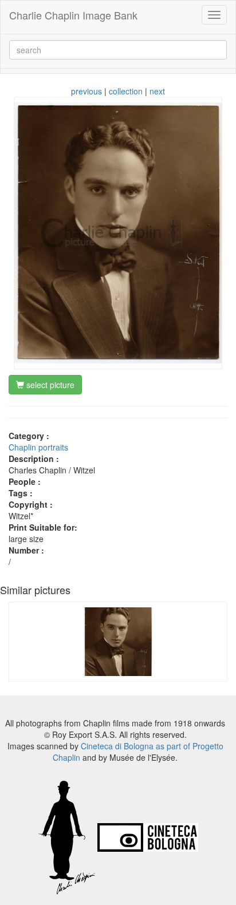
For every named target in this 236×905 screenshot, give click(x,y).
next (157, 91)
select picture (49, 384)
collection (126, 91)
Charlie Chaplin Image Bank (73, 14)
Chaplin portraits (38, 447)
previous (86, 91)
